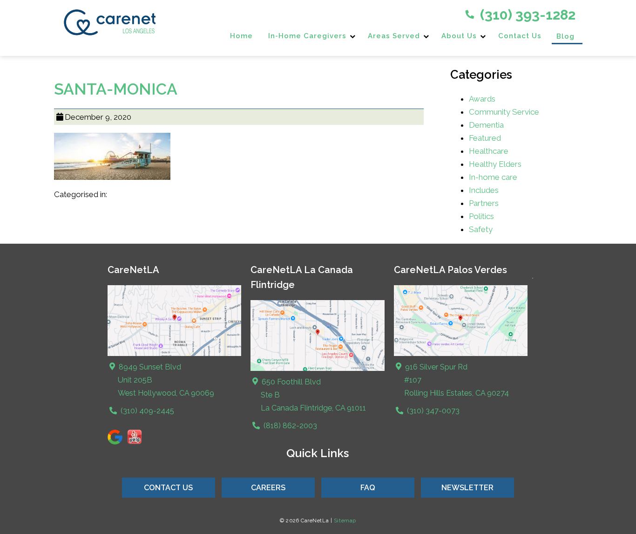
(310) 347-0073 (432, 410)
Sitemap (345, 520)
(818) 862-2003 (289, 425)
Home (241, 36)
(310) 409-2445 (146, 410)
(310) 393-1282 (526, 15)
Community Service (504, 111)
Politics (481, 216)
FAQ (367, 487)
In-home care (493, 177)
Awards (482, 98)
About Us (459, 36)
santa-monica (115, 89)
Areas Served (394, 36)
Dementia (486, 125)
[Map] (174, 353)
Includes (484, 190)
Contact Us (519, 36)
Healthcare (488, 151)
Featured (485, 138)
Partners (484, 203)
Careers (268, 487)
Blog (565, 36)
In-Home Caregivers (307, 36)
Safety (481, 229)
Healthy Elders (495, 164)
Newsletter (467, 487)
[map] (317, 368)
